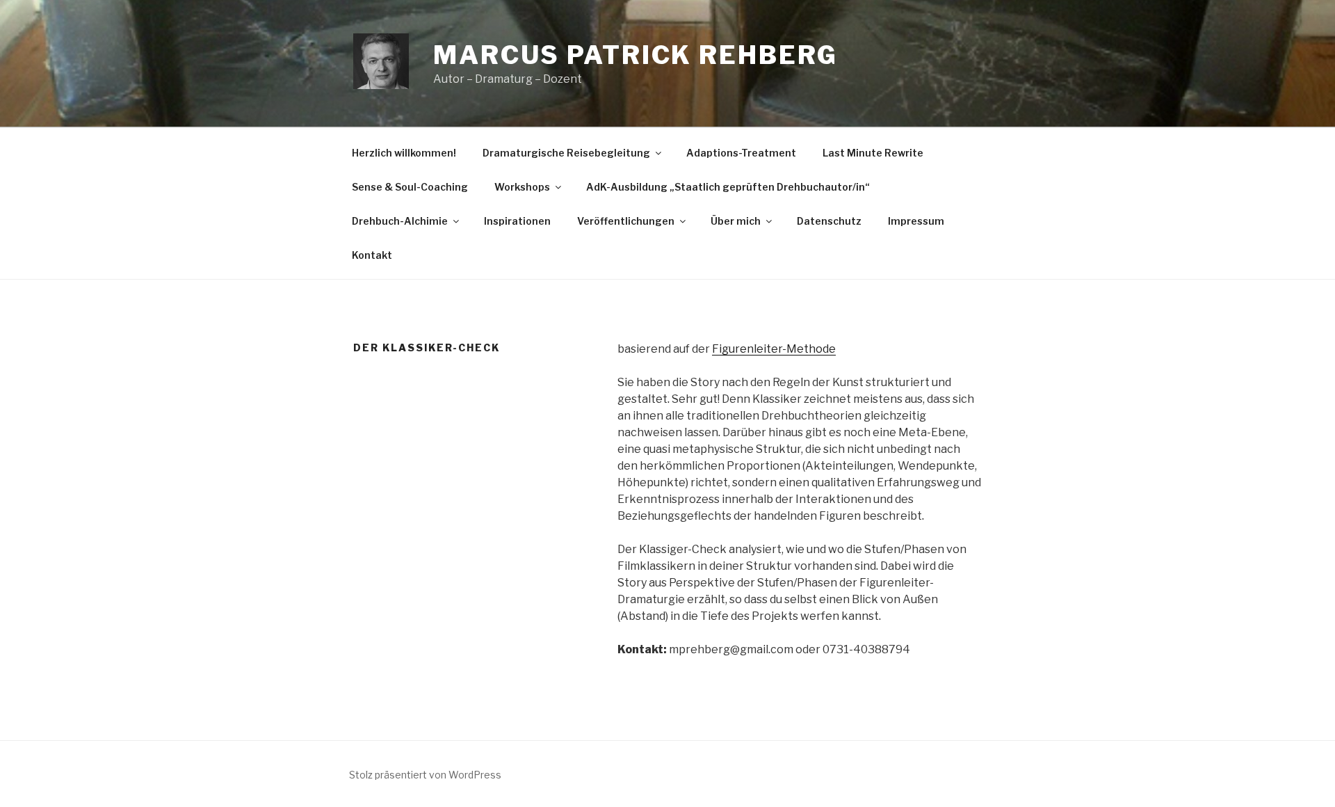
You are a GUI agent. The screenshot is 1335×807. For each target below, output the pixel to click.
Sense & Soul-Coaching (410, 187)
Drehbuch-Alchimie (400, 221)
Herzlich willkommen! (404, 153)
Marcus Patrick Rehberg (635, 55)
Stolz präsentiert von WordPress (425, 775)
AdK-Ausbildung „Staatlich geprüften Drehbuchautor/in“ (728, 187)
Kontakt (372, 255)
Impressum (916, 221)
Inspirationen (517, 221)
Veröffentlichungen (625, 221)
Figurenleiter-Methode (774, 348)
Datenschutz (829, 221)
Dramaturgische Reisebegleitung (566, 153)
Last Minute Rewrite (873, 153)
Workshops (522, 187)
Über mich (736, 221)
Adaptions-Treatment (741, 153)
